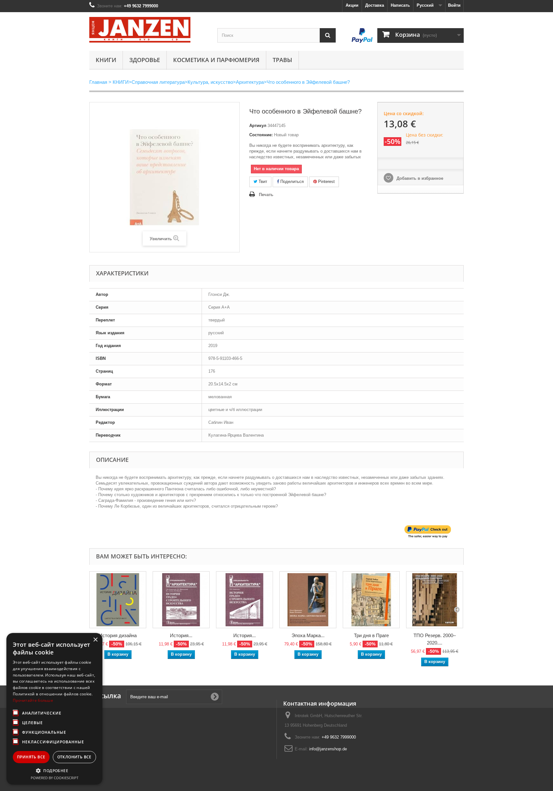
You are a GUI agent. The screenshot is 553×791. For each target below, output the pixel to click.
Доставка (374, 5)
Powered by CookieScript (54, 777)
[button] (54, 770)
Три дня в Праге (371, 635)
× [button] (95, 639)
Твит (262, 181)
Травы (282, 60)
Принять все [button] (31, 757)
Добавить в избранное (419, 178)
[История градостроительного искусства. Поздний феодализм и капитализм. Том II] (181, 599)
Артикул (257, 125)
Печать (266, 194)
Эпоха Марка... (308, 635)
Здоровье (144, 60)
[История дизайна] (117, 599)
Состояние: (261, 134)
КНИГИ (106, 60)
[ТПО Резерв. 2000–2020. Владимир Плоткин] (434, 599)
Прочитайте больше (33, 700)
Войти (454, 5)
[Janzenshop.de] (148, 30)
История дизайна (118, 635)
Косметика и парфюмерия (216, 60)
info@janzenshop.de (328, 749)
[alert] (54, 709)
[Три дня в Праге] (371, 599)
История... (181, 635)
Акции (352, 5)
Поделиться (291, 181)
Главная (98, 82)
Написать (400, 5)
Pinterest (326, 181)
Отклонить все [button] (74, 757)
